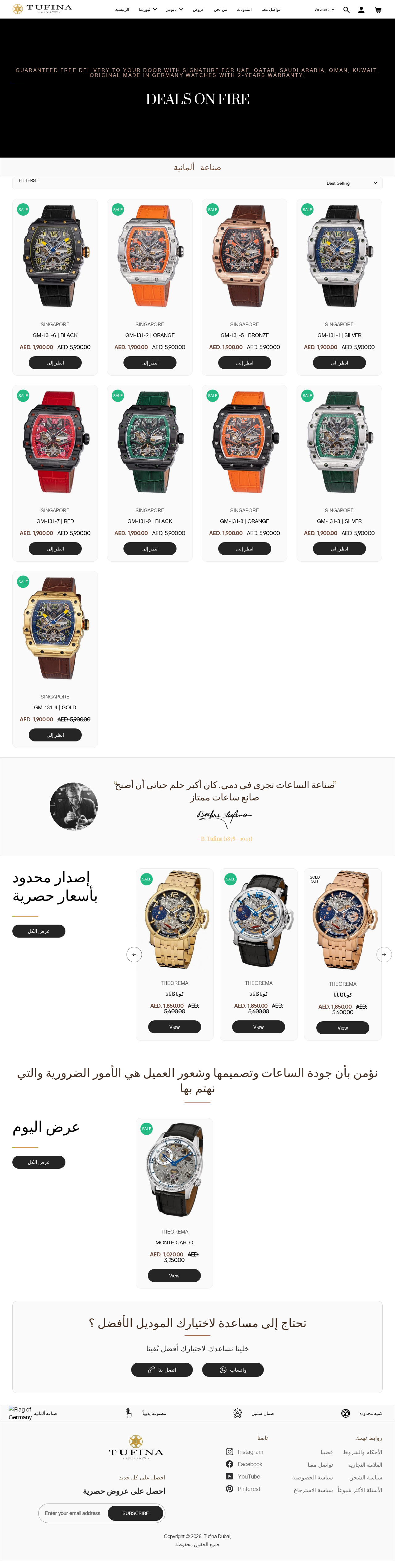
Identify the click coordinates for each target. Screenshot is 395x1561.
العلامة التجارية (365, 1464)
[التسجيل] (361, 10)
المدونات (244, 9)
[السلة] (378, 10)
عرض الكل (39, 931)
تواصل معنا (270, 9)
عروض (198, 9)
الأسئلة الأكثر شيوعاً (360, 1490)
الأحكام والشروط (362, 1452)
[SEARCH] (346, 10)
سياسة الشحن (365, 1477)
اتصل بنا (167, 1369)
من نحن (220, 9)
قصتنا (327, 1452)
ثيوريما (145, 9)
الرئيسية (122, 9)
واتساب (238, 1369)
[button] (134, 954)
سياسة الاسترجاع (313, 1490)
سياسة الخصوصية (312, 1477)
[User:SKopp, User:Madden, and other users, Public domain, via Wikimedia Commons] (20, 1413)
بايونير (172, 9)
